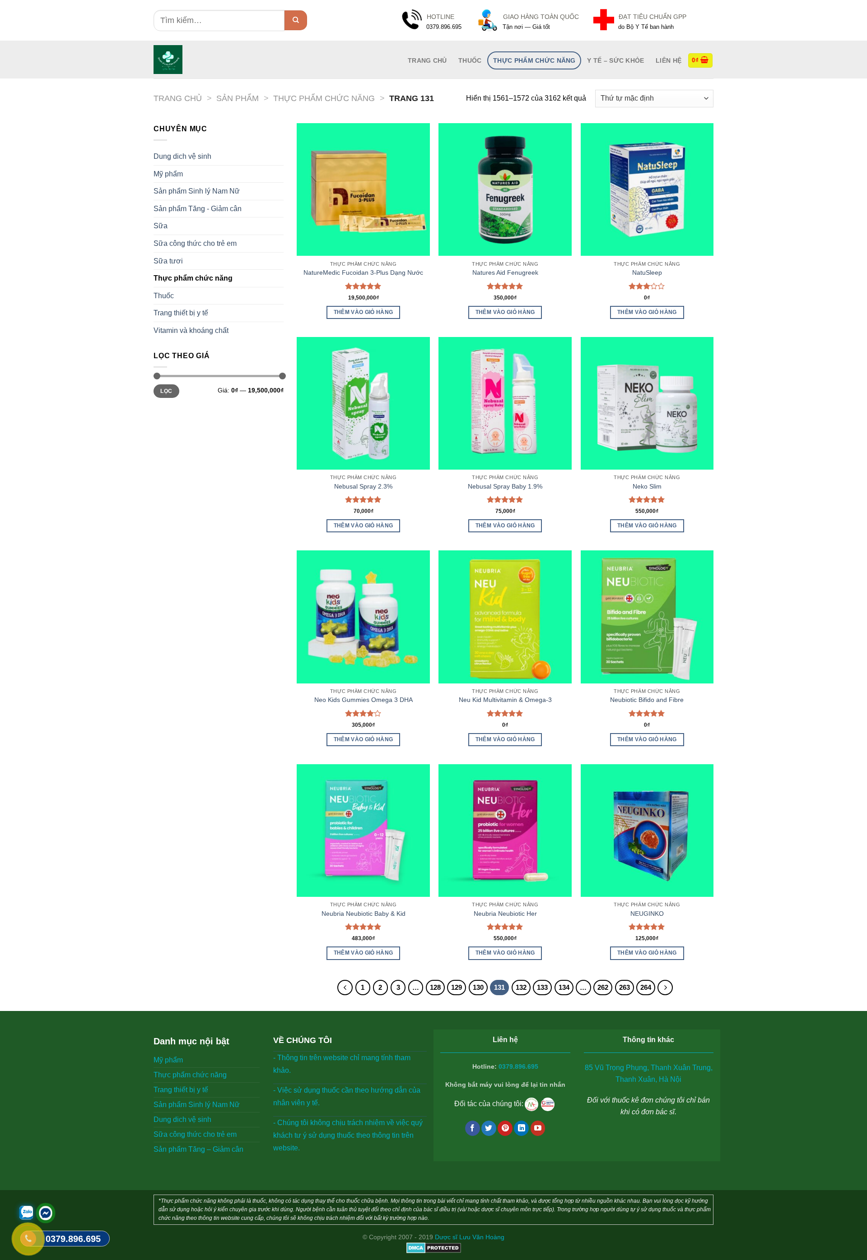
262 (602, 987)
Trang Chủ (427, 60)
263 (624, 987)
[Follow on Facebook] (472, 1128)
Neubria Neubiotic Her (505, 913)
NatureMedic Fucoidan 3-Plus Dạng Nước (363, 272)
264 (645, 987)
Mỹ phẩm (168, 174)
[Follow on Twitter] (488, 1128)
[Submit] (295, 20)
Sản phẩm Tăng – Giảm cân (198, 1149)
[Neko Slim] (647, 403)
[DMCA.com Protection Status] (433, 1247)
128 (435, 987)
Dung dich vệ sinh (182, 156)
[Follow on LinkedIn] (521, 1128)
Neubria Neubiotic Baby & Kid (364, 913)
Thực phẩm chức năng (534, 60)
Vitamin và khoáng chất (191, 330)
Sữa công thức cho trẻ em (195, 243)
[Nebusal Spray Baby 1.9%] (505, 403)
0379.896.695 (518, 1066)
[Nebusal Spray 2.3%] (363, 403)
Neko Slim (647, 486)
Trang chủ (178, 98)
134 (564, 987)
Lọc (166, 391)
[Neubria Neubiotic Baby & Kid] (363, 830)
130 (478, 987)
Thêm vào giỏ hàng (363, 312)
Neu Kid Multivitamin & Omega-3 (505, 699)
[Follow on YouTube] (538, 1128)
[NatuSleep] (647, 189)
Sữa (161, 226)
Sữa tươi (168, 261)
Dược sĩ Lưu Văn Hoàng (469, 1237)
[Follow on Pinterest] (505, 1128)
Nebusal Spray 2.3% (363, 486)
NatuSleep (647, 272)
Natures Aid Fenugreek (505, 272)
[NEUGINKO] (647, 830)
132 (521, 987)
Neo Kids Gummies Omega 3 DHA (363, 699)
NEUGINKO (647, 913)
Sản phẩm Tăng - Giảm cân (198, 208)
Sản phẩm (237, 98)
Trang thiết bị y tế (181, 313)
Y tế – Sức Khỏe (615, 60)
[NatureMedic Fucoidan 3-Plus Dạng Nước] (363, 189)
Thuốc (469, 60)
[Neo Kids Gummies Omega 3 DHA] (363, 616)
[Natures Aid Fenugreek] (505, 189)
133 (542, 987)
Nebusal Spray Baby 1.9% (505, 486)
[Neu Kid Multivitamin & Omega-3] (505, 616)
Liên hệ (668, 60)
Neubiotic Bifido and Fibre (647, 699)
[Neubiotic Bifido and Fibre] (647, 616)
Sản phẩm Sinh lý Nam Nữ (197, 191)
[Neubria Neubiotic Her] (505, 830)
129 (456, 987)
